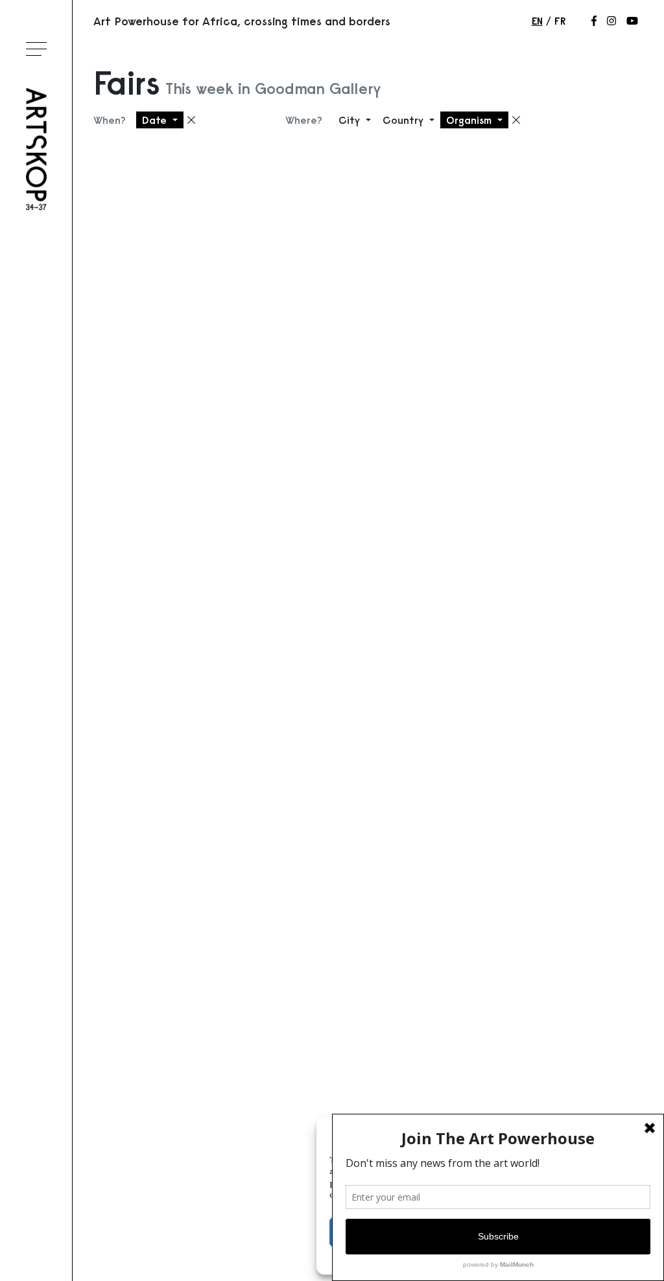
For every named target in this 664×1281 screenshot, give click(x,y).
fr (559, 20)
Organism (470, 119)
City (350, 119)
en (537, 20)
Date (156, 119)
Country (405, 119)
